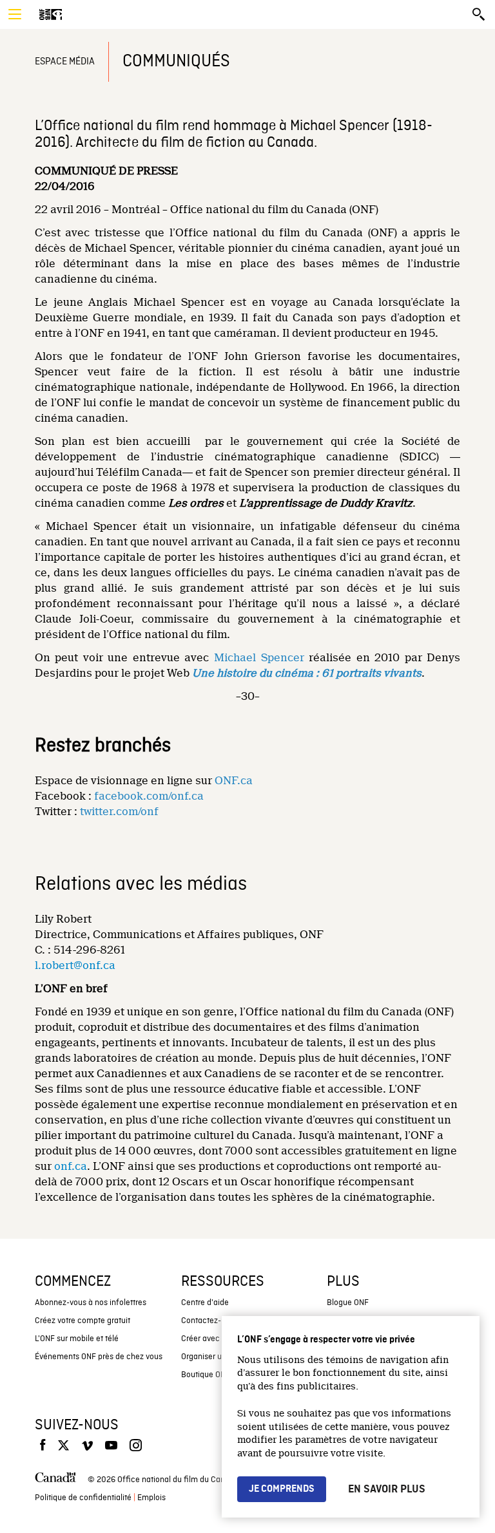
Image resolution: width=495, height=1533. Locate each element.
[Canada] (55, 1480)
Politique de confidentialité (83, 1497)
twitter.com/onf (119, 811)
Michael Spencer (259, 658)
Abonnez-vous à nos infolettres (90, 1302)
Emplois (151, 1497)
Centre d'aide (205, 1302)
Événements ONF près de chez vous (98, 1356)
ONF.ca (234, 781)
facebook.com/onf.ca (149, 796)
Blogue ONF (348, 1302)
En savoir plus (386, 1489)
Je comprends (282, 1489)
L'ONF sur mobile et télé (77, 1338)
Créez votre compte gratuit (82, 1320)
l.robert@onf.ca (75, 965)
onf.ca (70, 1166)
